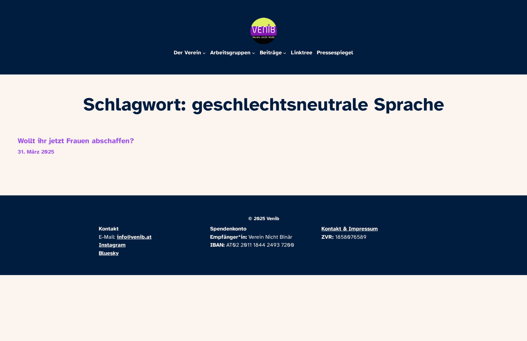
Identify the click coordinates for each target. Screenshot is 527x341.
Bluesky (109, 253)
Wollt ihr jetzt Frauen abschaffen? (76, 141)
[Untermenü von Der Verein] (204, 53)
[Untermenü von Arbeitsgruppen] (253, 53)
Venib (273, 218)
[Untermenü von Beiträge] (284, 53)
